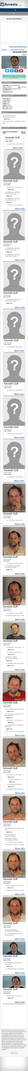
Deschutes (9, 140)
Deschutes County (17, 50)
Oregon (4, 50)
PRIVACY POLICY (14, 1052)
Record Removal (18, 47)
